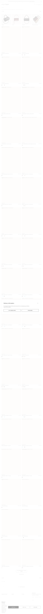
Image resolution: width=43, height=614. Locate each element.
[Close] (38, 303)
